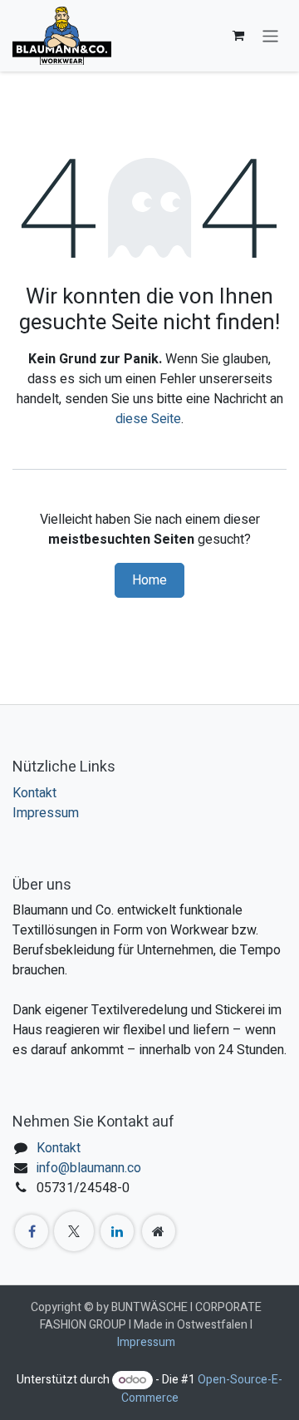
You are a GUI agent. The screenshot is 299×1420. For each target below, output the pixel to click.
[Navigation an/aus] (270, 35)
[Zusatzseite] (158, 1231)
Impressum (45, 813)
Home (149, 580)
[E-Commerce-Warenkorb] (238, 36)
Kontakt (34, 793)
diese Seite (148, 419)
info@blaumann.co (89, 1168)
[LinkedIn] (117, 1231)
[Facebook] (31, 1231)
